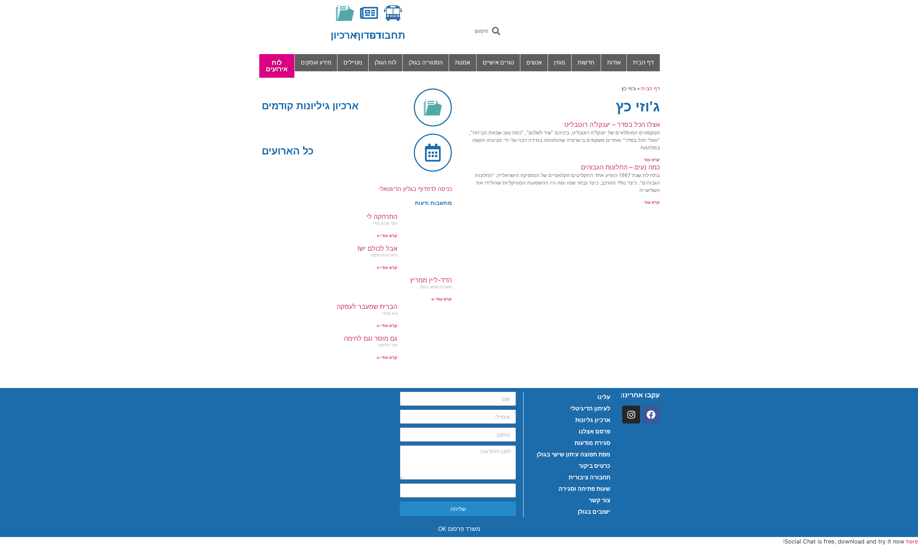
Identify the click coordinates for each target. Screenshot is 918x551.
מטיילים (353, 62)
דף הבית (643, 62)
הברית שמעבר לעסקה (367, 306)
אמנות (462, 62)
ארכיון (344, 35)
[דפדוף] (369, 13)
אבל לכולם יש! (377, 248)
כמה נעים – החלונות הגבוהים (620, 167)
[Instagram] (631, 414)
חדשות (586, 62)
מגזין (559, 62)
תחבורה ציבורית (589, 477)
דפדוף (367, 35)
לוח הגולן (385, 62)
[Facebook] (651, 414)
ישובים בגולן (594, 512)
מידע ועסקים (316, 62)
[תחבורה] (393, 13)
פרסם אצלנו (594, 431)
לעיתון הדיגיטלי (590, 409)
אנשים (534, 62)
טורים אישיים (498, 62)
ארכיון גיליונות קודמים (310, 105)
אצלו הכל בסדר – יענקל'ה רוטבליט (612, 124)
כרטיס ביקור (594, 466)
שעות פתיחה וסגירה (584, 489)
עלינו (603, 397)
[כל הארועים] (433, 153)
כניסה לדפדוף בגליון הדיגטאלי (415, 188)
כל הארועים (287, 151)
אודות (614, 62)
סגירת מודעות (592, 443)
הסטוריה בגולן (426, 62)
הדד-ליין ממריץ (431, 280)
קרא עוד (652, 159)
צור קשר (599, 500)
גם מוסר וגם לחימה (370, 338)
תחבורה (387, 35)
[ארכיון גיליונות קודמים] (433, 107)
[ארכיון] (345, 13)
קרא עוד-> (387, 235)
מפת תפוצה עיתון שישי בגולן (573, 454)
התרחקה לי (381, 216)
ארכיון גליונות (592, 420)
